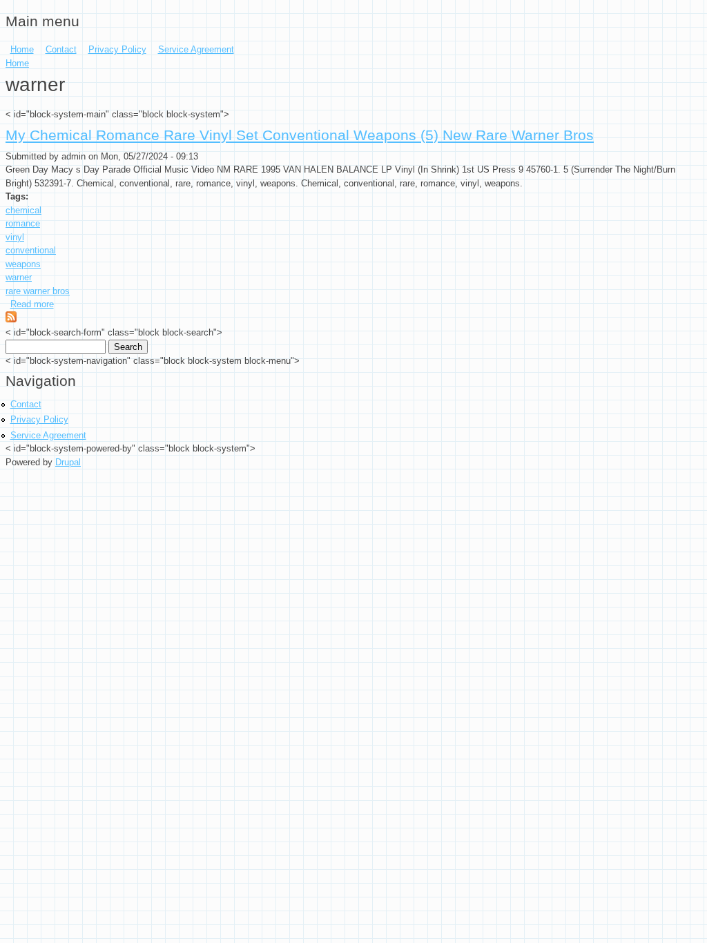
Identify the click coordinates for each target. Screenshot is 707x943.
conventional (31, 250)
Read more (32, 304)
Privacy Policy (117, 49)
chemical (23, 210)
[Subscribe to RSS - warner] (11, 319)
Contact (61, 49)
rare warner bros (38, 291)
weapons (23, 264)
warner (19, 277)
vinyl (15, 237)
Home (22, 49)
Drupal (68, 462)
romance (23, 223)
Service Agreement (196, 49)
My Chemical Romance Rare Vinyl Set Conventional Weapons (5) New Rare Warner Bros (300, 135)
